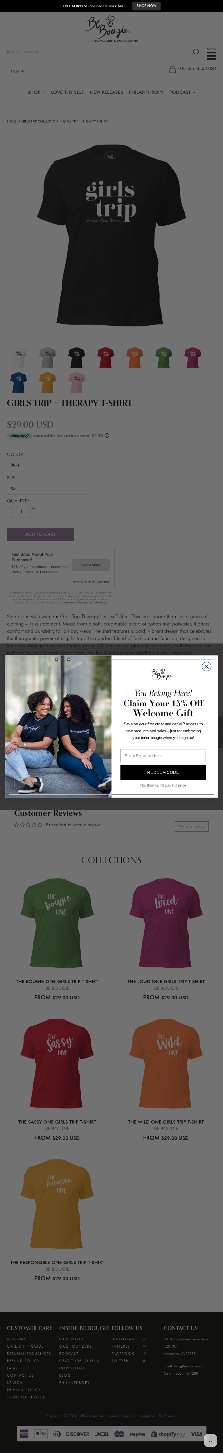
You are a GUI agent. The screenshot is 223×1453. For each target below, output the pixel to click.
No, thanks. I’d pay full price (163, 785)
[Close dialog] (206, 666)
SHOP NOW (146, 6)
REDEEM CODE (163, 772)
